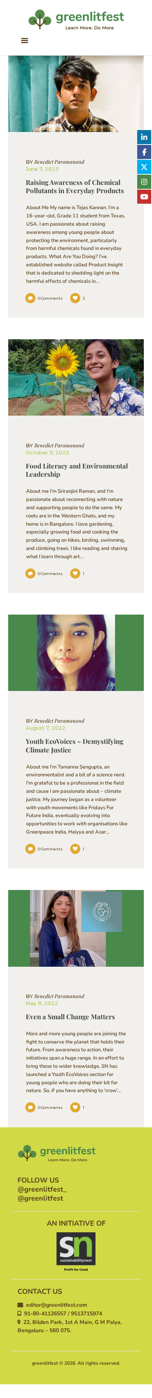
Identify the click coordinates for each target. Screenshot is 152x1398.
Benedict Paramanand (55, 162)
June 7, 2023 (42, 169)
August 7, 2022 (45, 728)
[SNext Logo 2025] (76, 1251)
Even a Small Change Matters (70, 1017)
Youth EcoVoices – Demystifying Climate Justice (74, 745)
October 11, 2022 (47, 452)
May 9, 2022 (42, 1003)
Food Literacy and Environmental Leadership (77, 470)
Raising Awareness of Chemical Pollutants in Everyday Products (75, 186)
